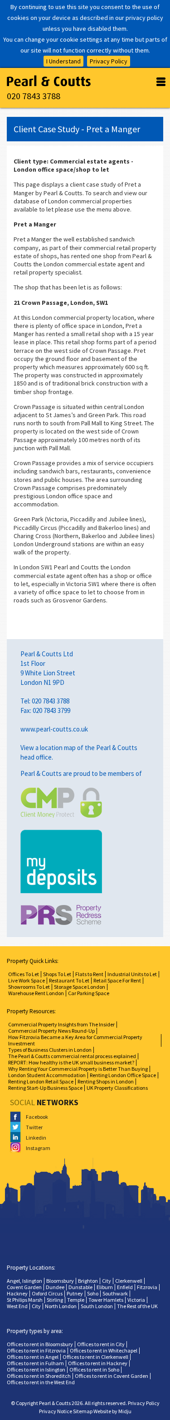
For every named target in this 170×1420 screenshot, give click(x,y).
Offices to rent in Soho (94, 1369)
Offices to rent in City (101, 1344)
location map (58, 747)
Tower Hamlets (105, 1299)
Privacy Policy (108, 61)
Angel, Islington (24, 1280)
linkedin (32, 1137)
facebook (32, 1116)
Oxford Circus (47, 1293)
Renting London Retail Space (40, 1081)
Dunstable (80, 1287)
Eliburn (105, 1287)
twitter (32, 1127)
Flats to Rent (89, 974)
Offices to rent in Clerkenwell (95, 1356)
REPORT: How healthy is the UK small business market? (71, 1062)
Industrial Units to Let (132, 974)
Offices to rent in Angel (32, 1356)
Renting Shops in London (106, 1081)
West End (17, 1306)
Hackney (17, 1293)
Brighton (88, 1280)
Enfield (125, 1287)
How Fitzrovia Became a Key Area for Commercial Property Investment (75, 1040)
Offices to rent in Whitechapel (103, 1350)
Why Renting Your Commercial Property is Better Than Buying (78, 1068)
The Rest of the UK (137, 1306)
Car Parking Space (88, 993)
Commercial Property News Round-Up (51, 1030)
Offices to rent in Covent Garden (111, 1375)
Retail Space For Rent (117, 980)
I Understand (63, 61)
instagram (32, 1148)
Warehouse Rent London (36, 993)
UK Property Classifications (117, 1087)
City (106, 1280)
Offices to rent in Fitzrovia (36, 1350)
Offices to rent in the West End (41, 1382)
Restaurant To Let (69, 980)
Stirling (55, 1299)
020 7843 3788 (33, 96)
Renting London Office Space (123, 1075)
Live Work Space (26, 980)
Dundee (55, 1287)
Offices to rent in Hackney (97, 1363)
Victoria (136, 1299)
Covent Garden (24, 1287)
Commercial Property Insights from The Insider (61, 1024)
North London (61, 1306)
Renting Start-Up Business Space (45, 1087)
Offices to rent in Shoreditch (39, 1375)
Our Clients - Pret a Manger (49, 81)
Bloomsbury (60, 1280)
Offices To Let (23, 974)
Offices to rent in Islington (36, 1369)
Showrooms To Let (29, 986)
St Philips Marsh (25, 1299)
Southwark (115, 1293)
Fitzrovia (147, 1287)
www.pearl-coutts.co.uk (54, 729)
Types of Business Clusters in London (50, 1049)
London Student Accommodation (47, 1075)
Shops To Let (57, 974)
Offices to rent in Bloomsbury (40, 1344)
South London (97, 1306)
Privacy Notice (55, 1411)
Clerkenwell (128, 1280)
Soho (92, 1293)
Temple (75, 1299)
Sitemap (82, 1411)
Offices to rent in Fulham (35, 1363)
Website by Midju (112, 1411)
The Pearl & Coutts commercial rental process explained (72, 1056)
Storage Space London (79, 986)
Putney (75, 1293)
